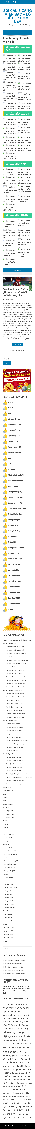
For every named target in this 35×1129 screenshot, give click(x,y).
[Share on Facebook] (16, 350)
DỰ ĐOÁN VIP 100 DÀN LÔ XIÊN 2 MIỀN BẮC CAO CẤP (9, 140)
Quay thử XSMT (14, 598)
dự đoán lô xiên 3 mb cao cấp (13, 704)
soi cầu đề (18, 1100)
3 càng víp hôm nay (13, 1004)
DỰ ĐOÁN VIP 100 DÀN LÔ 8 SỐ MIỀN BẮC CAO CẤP (9, 131)
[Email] (23, 350)
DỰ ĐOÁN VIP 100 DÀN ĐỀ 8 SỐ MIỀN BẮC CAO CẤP (9, 106)
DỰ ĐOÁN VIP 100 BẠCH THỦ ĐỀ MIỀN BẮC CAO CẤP (24, 58)
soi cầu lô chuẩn (18, 1093)
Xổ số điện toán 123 (15, 481)
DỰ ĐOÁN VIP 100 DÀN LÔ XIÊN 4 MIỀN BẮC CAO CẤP (9, 156)
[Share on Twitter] (19, 350)
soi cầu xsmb (8, 1100)
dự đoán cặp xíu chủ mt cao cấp (14, 727)
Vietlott (5, 821)
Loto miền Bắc (13, 570)
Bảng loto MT (8, 914)
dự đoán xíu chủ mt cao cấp (12, 750)
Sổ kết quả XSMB (14, 425)
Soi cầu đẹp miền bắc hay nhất (12, 690)
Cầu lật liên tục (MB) (16, 497)
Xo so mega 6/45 (14, 447)
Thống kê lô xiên (14, 525)
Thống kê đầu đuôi (15, 514)
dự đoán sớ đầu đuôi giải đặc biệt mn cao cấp (18, 777)
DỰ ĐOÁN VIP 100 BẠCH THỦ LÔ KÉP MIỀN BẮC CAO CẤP (9, 76)
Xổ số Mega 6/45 (9, 834)
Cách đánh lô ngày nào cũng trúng (13, 1018)
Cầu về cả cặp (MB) (15, 503)
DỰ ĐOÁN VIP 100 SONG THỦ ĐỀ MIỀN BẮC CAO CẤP (24, 66)
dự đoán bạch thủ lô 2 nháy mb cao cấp (16, 660)
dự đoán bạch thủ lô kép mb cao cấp (15, 653)
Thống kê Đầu (13, 536)
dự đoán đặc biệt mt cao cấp (13, 730)
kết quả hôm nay (14, 419)
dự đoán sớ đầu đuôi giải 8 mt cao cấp (16, 740)
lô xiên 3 (7, 1073)
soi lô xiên (25, 1100)
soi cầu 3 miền (13, 1083)
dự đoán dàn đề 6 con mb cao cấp (14, 670)
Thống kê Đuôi (13, 542)
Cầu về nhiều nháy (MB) (17, 508)
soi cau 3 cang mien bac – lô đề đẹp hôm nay (17, 16)
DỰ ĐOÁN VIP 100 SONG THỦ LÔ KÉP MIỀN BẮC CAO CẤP (9, 86)
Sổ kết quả (6, 807)
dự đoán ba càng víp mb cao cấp (14, 647)
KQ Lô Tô (5, 911)
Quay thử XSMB (14, 587)
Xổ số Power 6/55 (9, 831)
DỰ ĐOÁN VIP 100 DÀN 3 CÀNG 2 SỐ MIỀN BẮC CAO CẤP (24, 131)
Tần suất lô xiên (23, 1117)
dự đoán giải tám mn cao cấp (13, 767)
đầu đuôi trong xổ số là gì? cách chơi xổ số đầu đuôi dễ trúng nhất (15, 292)
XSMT (10, 413)
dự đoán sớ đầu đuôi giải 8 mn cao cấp (16, 774)
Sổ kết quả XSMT (14, 436)
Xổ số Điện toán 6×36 (10, 854)
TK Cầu (5, 857)
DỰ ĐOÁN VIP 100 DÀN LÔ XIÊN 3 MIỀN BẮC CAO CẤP (9, 148)
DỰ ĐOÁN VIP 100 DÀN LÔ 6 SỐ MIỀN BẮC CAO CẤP (9, 122)
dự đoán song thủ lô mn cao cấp (14, 780)
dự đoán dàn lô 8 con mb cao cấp (14, 697)
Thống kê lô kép (14, 531)
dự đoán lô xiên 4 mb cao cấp (13, 707)
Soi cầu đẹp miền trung (10, 720)
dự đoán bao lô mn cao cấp (12, 757)
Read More (17, 345)
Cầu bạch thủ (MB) (15, 492)
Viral (18, 1126)
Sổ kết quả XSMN (14, 430)
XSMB (10, 402)
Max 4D (10, 464)
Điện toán (6, 844)
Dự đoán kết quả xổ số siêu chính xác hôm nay (16, 1040)
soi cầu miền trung (25, 1096)
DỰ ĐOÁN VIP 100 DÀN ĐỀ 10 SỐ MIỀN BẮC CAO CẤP (24, 106)
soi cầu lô (10, 1093)
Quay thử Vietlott (14, 604)
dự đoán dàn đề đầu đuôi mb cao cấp (15, 680)
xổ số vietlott (13, 441)
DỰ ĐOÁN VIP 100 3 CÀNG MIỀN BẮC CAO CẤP (24, 122)
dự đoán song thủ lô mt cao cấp (14, 747)
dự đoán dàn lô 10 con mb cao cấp (14, 683)
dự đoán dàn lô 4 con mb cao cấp (14, 687)
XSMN (10, 408)
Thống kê (11, 469)
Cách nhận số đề (8, 787)
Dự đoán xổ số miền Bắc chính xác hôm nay (17, 1062)
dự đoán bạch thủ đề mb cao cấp (14, 650)
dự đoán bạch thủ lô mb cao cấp (14, 657)
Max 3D (10, 458)
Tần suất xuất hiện (15, 559)
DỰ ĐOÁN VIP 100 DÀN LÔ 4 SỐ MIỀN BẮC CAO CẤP (24, 86)
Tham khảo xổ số (8, 791)
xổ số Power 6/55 (14, 453)
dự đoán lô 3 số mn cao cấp (12, 770)
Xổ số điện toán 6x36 (16, 475)
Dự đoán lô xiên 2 (20, 1043)
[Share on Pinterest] (21, 350)
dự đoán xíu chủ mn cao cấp (12, 784)
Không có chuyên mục (21, 1069)
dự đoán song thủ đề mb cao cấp (14, 710)
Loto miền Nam (14, 576)
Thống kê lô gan (14, 520)
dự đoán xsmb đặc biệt (17, 1059)
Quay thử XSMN (14, 592)
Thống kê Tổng (13, 553)
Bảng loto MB (8, 921)
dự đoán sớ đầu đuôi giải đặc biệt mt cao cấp (18, 744)
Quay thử (5, 924)
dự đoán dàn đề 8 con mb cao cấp (14, 673)
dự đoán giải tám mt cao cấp (12, 734)
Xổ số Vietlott (8, 837)
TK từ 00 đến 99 (14, 564)
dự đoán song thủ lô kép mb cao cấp (15, 714)
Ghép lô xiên (21, 1066)
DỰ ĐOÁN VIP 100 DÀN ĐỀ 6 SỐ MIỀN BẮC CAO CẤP (24, 96)
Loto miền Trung (14, 581)
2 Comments (17, 274)
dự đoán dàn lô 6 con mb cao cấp (14, 693)
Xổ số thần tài (13, 486)
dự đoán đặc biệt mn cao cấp (13, 764)
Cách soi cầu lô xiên (20, 1015)
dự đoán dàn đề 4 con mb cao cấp (14, 667)
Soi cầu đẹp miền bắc (9, 643)
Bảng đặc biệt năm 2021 (14, 1011)
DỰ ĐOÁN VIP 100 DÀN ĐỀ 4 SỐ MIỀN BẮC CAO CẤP (24, 76)
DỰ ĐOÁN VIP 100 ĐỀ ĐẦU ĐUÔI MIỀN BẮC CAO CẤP (24, 148)
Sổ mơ (10, 609)
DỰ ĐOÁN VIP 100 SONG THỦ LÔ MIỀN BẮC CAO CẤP (9, 66)
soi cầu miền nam (14, 1096)
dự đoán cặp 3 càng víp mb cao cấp (15, 663)
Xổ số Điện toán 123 (10, 851)
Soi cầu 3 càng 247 (20, 1073)
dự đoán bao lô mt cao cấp (12, 724)
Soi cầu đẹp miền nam (10, 754)
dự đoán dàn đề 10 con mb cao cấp (15, 677)
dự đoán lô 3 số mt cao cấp (12, 737)
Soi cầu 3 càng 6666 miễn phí (16, 1076)
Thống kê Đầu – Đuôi (16, 548)
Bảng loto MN (8, 917)
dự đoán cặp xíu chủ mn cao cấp (14, 760)
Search (7, 363)
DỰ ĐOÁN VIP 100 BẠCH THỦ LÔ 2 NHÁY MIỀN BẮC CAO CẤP (10, 96)
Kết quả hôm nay (8, 804)
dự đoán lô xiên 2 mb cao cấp (13, 700)
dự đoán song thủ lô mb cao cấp (14, 717)
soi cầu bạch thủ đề (12, 1086)
